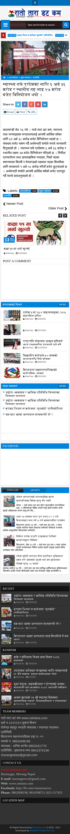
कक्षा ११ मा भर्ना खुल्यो (17, 248)
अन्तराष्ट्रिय (28, 190)
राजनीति (11, 195)
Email (9, 112)
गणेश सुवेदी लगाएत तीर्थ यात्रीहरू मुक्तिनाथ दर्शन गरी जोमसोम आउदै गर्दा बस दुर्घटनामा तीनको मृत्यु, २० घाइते (39, 560)
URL (33, 112)
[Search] (66, 25)
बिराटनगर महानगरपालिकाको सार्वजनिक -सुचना (40, 371)
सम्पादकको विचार (12, 304)
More (62, 304)
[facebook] (35, 3)
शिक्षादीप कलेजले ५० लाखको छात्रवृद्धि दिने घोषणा (40, 357)
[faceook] (35, 437)
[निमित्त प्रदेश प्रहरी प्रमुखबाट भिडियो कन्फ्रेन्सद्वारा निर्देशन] (9, 540)
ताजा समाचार (10, 386)
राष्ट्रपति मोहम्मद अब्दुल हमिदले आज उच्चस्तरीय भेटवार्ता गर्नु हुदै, (43, 342)
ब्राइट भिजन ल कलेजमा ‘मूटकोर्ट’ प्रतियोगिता (31, 35)
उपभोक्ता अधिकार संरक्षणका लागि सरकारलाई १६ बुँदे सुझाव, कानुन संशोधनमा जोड (40, 672)
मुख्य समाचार (48, 190)
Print (22, 112)
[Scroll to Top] (64, 828)
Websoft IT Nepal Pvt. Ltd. (42, 830)
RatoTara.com (39, 827)
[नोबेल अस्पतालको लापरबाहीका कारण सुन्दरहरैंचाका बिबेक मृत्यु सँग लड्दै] (9, 501)
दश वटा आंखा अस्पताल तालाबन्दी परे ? (29, 415)
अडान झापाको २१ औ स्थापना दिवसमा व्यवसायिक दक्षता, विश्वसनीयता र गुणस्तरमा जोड (40, 701)
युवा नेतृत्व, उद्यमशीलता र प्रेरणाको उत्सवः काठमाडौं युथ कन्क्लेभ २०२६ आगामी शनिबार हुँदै (40, 687)
